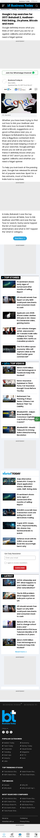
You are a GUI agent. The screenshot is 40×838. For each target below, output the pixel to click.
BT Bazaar (34, 1)
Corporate (8, 749)
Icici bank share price (10, 808)
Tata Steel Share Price (28, 775)
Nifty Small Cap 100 (28, 788)
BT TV (24, 755)
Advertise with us (8, 821)
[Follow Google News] (20, 89)
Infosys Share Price (10, 805)
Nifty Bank (7, 788)
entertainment (22, 9)
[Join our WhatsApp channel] (37, 421)
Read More (19, 238)
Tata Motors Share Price (10, 772)
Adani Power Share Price (28, 772)
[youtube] (7, 732)
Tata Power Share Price (10, 811)
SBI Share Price (27, 805)
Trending (7, 752)
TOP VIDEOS (17, 363)
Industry (7, 758)
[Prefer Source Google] (7, 89)
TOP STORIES (11, 277)
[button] (36, 835)
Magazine (25, 752)
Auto (23, 758)
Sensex (6, 785)
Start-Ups (7, 755)
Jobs (5, 761)
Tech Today (8, 746)
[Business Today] (20, 5)
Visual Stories (27, 749)
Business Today (24, 1)
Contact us (24, 818)
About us (5, 818)
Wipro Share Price (28, 808)
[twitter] (11, 732)
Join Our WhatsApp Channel (18, 73)
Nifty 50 (25, 785)
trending (14, 9)
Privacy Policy (24, 821)
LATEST (8, 576)
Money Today (27, 746)
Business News (5, 9)
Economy (25, 743)
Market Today (9, 743)
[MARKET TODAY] (11, 473)
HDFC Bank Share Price (10, 775)
